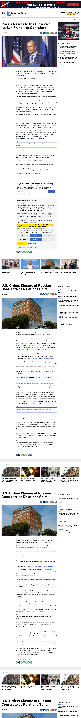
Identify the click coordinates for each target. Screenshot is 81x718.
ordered (37, 71)
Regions (17, 19)
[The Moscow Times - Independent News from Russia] (14, 13)
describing (49, 87)
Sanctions (27, 452)
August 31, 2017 (48, 362)
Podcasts (41, 19)
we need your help (31, 222)
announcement (29, 347)
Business (23, 19)
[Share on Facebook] (41, 33)
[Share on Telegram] (46, 33)
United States (28, 179)
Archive (47, 19)
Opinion (29, 19)
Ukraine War (11, 19)
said (45, 415)
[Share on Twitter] (43, 33)
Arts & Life (35, 19)
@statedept (31, 358)
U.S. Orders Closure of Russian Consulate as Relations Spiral (26, 287)
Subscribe (51, 191)
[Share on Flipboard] (53, 33)
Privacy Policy (28, 193)
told (18, 102)
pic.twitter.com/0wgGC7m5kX (45, 358)
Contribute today (71, 14)
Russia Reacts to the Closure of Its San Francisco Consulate (27, 26)
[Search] (78, 19)
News (5, 19)
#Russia (40, 354)
